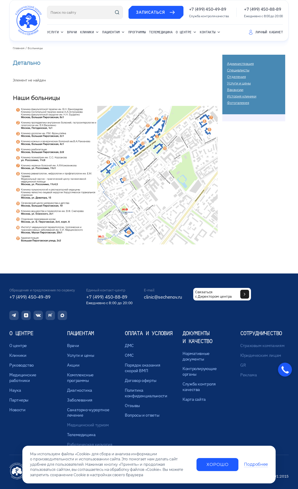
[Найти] (117, 12)
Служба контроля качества (199, 386)
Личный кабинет (269, 32)
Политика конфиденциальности (146, 393)
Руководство (21, 365)
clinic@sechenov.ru (163, 297)
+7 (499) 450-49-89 (207, 9)
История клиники (241, 96)
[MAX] (62, 315)
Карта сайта (194, 399)
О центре (183, 32)
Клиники (87, 32)
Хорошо (217, 464)
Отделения (236, 77)
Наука (15, 390)
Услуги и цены (239, 83)
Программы (137, 32)
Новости (17, 409)
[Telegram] (14, 315)
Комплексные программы (80, 377)
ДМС (129, 345)
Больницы (35, 48)
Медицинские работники (22, 377)
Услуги (53, 32)
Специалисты (238, 70)
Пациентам (111, 32)
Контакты (207, 32)
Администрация (240, 64)
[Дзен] (26, 315)
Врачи (72, 32)
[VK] (38, 315)
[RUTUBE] (50, 315)
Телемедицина (161, 32)
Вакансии (235, 90)
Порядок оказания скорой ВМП (142, 367)
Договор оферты (140, 380)
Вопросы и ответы (142, 415)
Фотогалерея (238, 103)
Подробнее (256, 464)
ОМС (129, 355)
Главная (18, 48)
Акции (73, 365)
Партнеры (18, 400)
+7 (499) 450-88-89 (262, 9)
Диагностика (79, 390)
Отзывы (132, 405)
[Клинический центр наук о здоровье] (28, 20)
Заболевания (79, 400)
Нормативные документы (196, 356)
